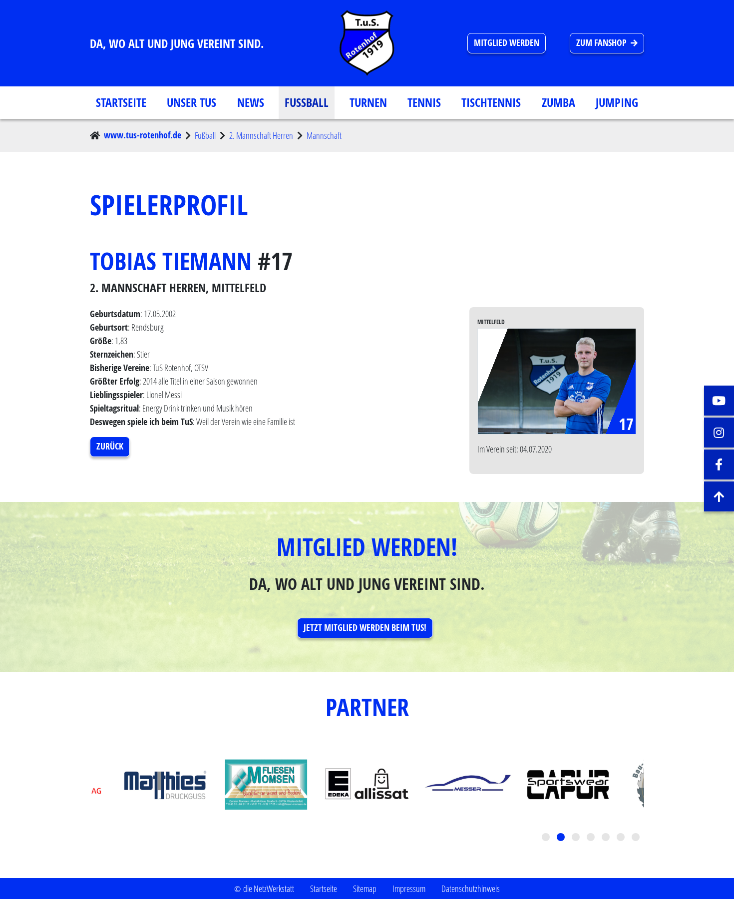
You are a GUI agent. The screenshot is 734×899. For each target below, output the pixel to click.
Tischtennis (491, 102)
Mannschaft (324, 135)
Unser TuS (191, 102)
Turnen (368, 102)
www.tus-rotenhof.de (142, 135)
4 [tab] (592, 838)
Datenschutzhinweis (470, 889)
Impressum (408, 889)
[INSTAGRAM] (719, 433)
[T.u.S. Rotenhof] (367, 43)
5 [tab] (607, 838)
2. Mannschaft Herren (261, 135)
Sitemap (364, 889)
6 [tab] (622, 838)
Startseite (121, 102)
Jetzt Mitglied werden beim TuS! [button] (365, 627)
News (250, 102)
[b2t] (719, 496)
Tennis (424, 102)
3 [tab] (577, 838)
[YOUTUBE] (719, 401)
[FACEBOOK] (719, 464)
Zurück (109, 446)
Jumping (617, 102)
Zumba (558, 102)
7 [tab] (637, 838)
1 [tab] (547, 838)
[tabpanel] (367, 784)
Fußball (307, 102)
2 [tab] (562, 838)
